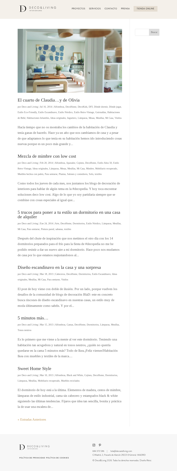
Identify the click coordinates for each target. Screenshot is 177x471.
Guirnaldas (100, 112)
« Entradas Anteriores (32, 419)
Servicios (95, 8)
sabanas (59, 229)
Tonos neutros (24, 330)
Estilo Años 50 (104, 163)
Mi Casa (109, 118)
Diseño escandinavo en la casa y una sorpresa (59, 267)
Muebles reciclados (70, 380)
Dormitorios (79, 223)
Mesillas (100, 118)
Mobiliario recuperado (106, 168)
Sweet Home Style (34, 368)
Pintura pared (47, 229)
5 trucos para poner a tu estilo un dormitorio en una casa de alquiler (69, 214)
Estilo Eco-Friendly (27, 112)
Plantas (62, 174)
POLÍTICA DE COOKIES (57, 458)
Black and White (75, 375)
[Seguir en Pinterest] (100, 445)
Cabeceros (60, 274)
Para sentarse (51, 174)
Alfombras (59, 106)
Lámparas (82, 118)
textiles (98, 174)
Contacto (111, 8)
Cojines (80, 163)
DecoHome (71, 106)
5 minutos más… (33, 317)
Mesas (92, 118)
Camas (70, 324)
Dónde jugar (115, 106)
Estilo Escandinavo (47, 112)
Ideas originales (58, 118)
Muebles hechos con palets (30, 174)
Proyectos (78, 8)
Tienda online (145, 8)
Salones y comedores (77, 174)
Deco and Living (30, 106)
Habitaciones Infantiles (38, 118)
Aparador (70, 163)
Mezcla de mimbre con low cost (47, 156)
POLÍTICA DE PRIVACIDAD (32, 458)
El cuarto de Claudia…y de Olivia (49, 100)
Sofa (91, 174)
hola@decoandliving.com (121, 451)
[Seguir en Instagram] (94, 445)
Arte (57, 223)
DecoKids (82, 106)
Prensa (125, 8)
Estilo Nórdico (65, 112)
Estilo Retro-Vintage (84, 112)
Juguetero (71, 118)
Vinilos (118, 118)
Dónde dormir (101, 106)
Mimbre (90, 168)
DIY (91, 106)
